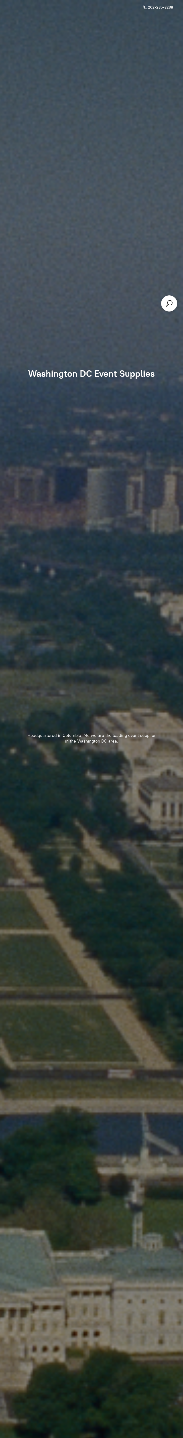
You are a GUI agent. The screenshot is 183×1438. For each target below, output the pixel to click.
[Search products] (169, 303)
